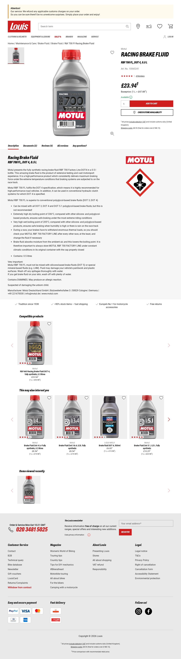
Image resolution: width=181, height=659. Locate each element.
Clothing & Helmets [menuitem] (17, 37)
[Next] (168, 419)
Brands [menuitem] (69, 37)
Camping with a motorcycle (63, 587)
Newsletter (13, 569)
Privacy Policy (142, 560)
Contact (12, 551)
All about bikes (57, 578)
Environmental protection (147, 578)
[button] (127, 26)
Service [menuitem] (94, 37)
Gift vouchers (14, 573)
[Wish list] (159, 26)
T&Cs (137, 555)
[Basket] (170, 26)
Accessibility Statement (146, 573)
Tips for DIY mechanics (62, 564)
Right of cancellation (145, 564)
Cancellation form (144, 569)
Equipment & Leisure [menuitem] (40, 37)
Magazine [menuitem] (82, 37)
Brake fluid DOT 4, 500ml (109, 445)
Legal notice (141, 551)
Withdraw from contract (19, 587)
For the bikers (57, 583)
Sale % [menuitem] (57, 37)
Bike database (15, 564)
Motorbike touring (59, 573)
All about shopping (102, 560)
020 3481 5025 (31, 530)
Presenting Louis (101, 551)
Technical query (15, 560)
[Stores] (138, 26)
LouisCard (13, 578)
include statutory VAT (137, 122)
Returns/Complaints (18, 583)
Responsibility (100, 569)
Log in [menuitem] (170, 37)
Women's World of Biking (62, 551)
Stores (96, 555)
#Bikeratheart (57, 569)
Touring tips (56, 555)
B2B (10, 555)
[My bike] (149, 26)
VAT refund (98, 564)
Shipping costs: (127, 128)
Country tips (56, 560)
